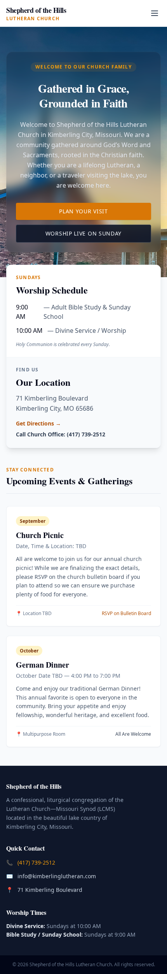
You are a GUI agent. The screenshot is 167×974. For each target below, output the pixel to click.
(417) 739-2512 (37, 862)
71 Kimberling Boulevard (50, 889)
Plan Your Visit (105, 211)
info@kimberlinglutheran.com (57, 876)
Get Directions (38, 423)
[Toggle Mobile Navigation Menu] (154, 13)
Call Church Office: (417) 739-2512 (60, 434)
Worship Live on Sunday (98, 233)
